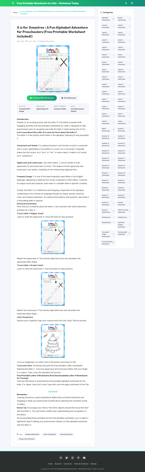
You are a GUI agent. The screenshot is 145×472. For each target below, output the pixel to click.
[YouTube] (84, 458)
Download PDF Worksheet (43, 98)
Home (15, 12)
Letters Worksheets (66, 434)
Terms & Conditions (81, 464)
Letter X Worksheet (49, 434)
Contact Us (68, 464)
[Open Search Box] (132, 3)
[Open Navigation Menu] (13, 3)
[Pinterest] (78, 458)
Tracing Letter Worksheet (26, 439)
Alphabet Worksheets (47, 41)
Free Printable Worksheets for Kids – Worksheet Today (48, 3)
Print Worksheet (70, 98)
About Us (58, 464)
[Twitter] (67, 458)
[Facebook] (61, 458)
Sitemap (94, 464)
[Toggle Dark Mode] (126, 3)
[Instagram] (72, 458)
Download (52, 391)
